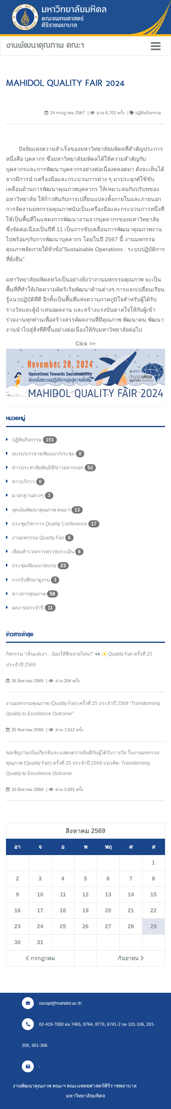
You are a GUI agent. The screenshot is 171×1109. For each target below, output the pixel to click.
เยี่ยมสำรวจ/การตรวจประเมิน (46, 551)
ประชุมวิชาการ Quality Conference (54, 524)
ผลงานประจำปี (32, 608)
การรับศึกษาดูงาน (34, 580)
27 (108, 926)
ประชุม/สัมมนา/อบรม (39, 565)
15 (153, 894)
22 (153, 910)
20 (108, 910)
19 (85, 910)
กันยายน (129, 958)
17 (40, 910)
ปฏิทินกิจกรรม (33, 440)
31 (40, 942)
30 (17, 942)
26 (85, 926)
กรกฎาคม (42, 958)
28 (131, 926)
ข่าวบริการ (27, 481)
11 (63, 894)
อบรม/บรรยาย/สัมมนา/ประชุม (47, 454)
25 (63, 926)
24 (40, 926)
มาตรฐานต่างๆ (31, 495)
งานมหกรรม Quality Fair (41, 538)
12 (85, 894)
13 (108, 894)
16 (17, 910)
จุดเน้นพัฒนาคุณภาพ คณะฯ (46, 510)
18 (63, 910)
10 (40, 894)
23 (17, 926)
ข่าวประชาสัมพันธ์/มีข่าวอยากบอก (52, 468)
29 (153, 926)
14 (131, 894)
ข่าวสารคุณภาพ (33, 594)
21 (131, 910)
